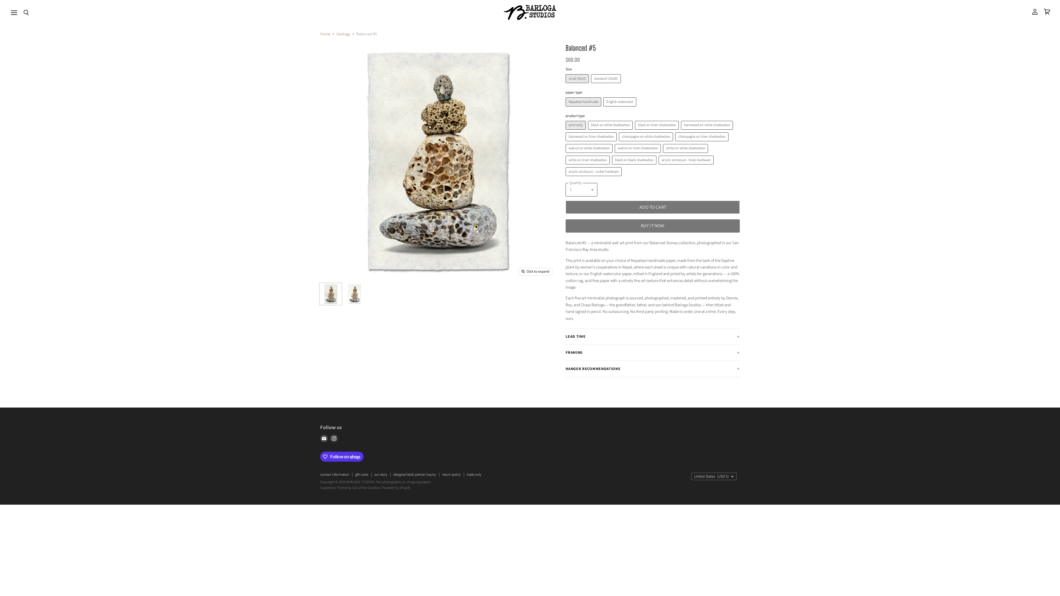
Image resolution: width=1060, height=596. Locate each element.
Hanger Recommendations (593, 369)
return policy (451, 474)
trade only (474, 474)
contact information (334, 474)
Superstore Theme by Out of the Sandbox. (350, 487)
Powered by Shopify (396, 487)
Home (325, 34)
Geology (343, 34)
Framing (574, 352)
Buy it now (653, 225)
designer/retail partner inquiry (414, 474)
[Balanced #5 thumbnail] (354, 294)
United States (711, 476)
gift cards (361, 474)
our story (380, 474)
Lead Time (575, 336)
